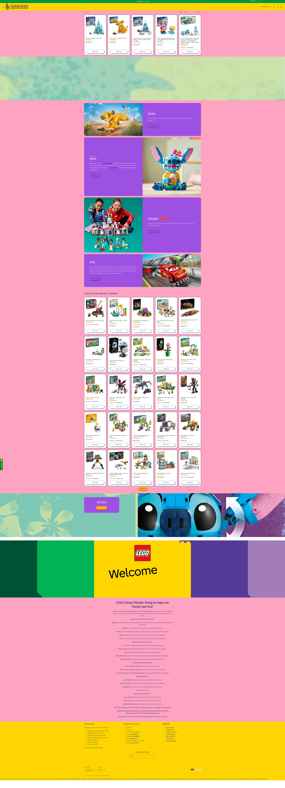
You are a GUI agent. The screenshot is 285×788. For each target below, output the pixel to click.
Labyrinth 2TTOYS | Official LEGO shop (94, 775)
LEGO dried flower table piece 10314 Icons (189, 320)
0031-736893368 (134, 734)
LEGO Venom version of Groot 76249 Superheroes (188, 398)
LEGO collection (113, 167)
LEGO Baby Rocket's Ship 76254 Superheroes (187, 436)
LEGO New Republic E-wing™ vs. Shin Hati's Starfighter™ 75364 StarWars (118, 474)
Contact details (170, 727)
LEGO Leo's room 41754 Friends (92, 397)
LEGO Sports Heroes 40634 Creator (93, 359)
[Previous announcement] (3, 1)
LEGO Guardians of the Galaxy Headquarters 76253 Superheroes (166, 436)
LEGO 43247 (101, 508)
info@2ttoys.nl (134, 738)
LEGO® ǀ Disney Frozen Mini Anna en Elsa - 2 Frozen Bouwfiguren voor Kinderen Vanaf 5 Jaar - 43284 (166, 40)
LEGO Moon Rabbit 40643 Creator (93, 435)
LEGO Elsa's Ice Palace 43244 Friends (94, 38)
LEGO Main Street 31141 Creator (163, 473)
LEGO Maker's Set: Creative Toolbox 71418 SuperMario (142, 360)
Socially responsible (171, 741)
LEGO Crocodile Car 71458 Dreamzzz (141, 397)
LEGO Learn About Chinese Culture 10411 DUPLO (165, 321)
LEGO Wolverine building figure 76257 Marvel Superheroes (95, 474)
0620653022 (136, 736)
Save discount (170, 738)
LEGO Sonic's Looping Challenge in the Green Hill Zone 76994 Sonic (141, 436)
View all (142, 489)
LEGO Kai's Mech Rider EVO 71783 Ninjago (95, 320)
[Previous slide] (139, 538)
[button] (3, 6)
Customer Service (170, 734)
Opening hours (170, 730)
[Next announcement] (282, 1)
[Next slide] (145, 538)
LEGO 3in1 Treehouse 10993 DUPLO (140, 473)
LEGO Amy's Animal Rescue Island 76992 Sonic (117, 436)
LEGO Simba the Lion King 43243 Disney (117, 38)
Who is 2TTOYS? (170, 736)
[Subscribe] (154, 756)
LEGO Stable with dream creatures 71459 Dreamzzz (165, 398)
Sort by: (181, 12)
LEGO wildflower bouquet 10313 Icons (141, 320)
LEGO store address (171, 732)
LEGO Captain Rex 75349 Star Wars (116, 360)
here (101, 747)
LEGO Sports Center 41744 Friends (187, 473)
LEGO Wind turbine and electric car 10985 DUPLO (118, 321)
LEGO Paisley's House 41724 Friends (188, 359)
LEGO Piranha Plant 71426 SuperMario (165, 359)
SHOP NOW (153, 126)
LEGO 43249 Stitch (107, 163)
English (254, 0)
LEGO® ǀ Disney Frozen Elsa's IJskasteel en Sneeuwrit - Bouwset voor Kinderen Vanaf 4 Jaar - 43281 (142, 40)
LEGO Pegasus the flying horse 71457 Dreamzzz (117, 398)
